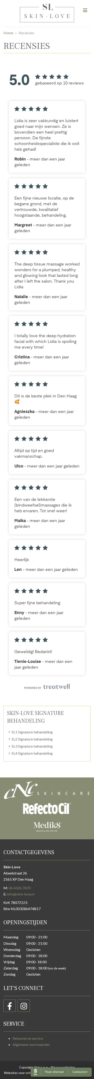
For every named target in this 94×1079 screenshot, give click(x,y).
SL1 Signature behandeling (32, 732)
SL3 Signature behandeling (32, 746)
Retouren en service (28, 1038)
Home (8, 33)
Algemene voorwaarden (31, 1044)
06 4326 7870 (20, 888)
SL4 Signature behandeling (32, 753)
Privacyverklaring (63, 1067)
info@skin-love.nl (20, 894)
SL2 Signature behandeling (32, 739)
